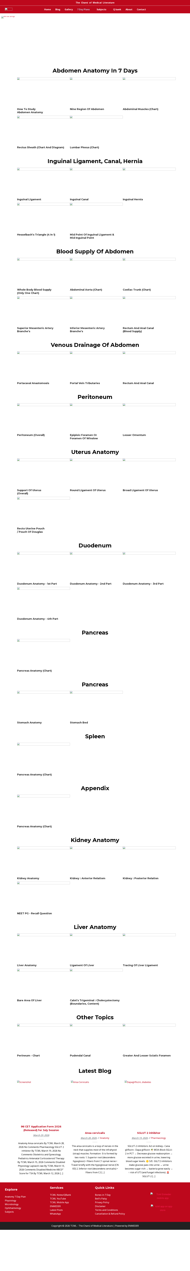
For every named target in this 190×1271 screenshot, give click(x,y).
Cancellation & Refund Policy (110, 1213)
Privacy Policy (102, 1202)
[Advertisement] (95, 45)
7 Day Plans (83, 9)
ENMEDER (55, 1206)
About (129, 9)
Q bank (117, 9)
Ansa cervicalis (95, 1102)
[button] (4, 17)
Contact (141, 9)
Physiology (10, 1200)
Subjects (101, 9)
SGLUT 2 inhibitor (148, 1102)
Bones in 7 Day (103, 1194)
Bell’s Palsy (101, 1198)
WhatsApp (55, 1213)
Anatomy (95, 1107)
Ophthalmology (13, 1208)
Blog (57, 9)
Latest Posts (56, 1209)
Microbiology (11, 1204)
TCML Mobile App (59, 1202)
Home (47, 9)
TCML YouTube (58, 1198)
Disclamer (100, 1206)
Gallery (69, 9)
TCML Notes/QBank (60, 1194)
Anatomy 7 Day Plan (15, 1196)
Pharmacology (148, 1107)
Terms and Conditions (106, 1209)
